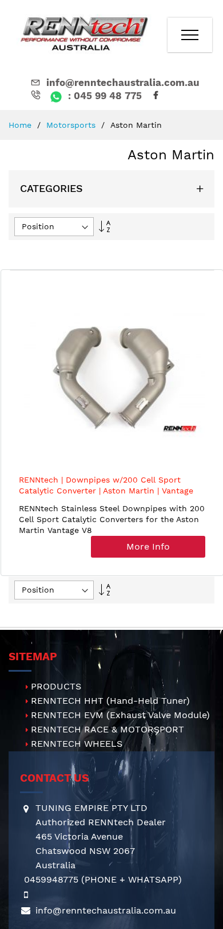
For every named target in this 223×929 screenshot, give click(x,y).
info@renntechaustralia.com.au (123, 82)
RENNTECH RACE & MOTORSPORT (107, 729)
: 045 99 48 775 (103, 95)
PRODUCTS (56, 686)
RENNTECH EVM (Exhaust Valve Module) (120, 715)
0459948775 (51, 879)
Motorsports (72, 125)
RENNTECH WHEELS (76, 743)
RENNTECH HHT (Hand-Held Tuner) (110, 700)
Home (21, 125)
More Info (148, 546)
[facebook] (158, 96)
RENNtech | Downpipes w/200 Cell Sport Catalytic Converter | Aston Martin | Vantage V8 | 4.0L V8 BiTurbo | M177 (106, 491)
